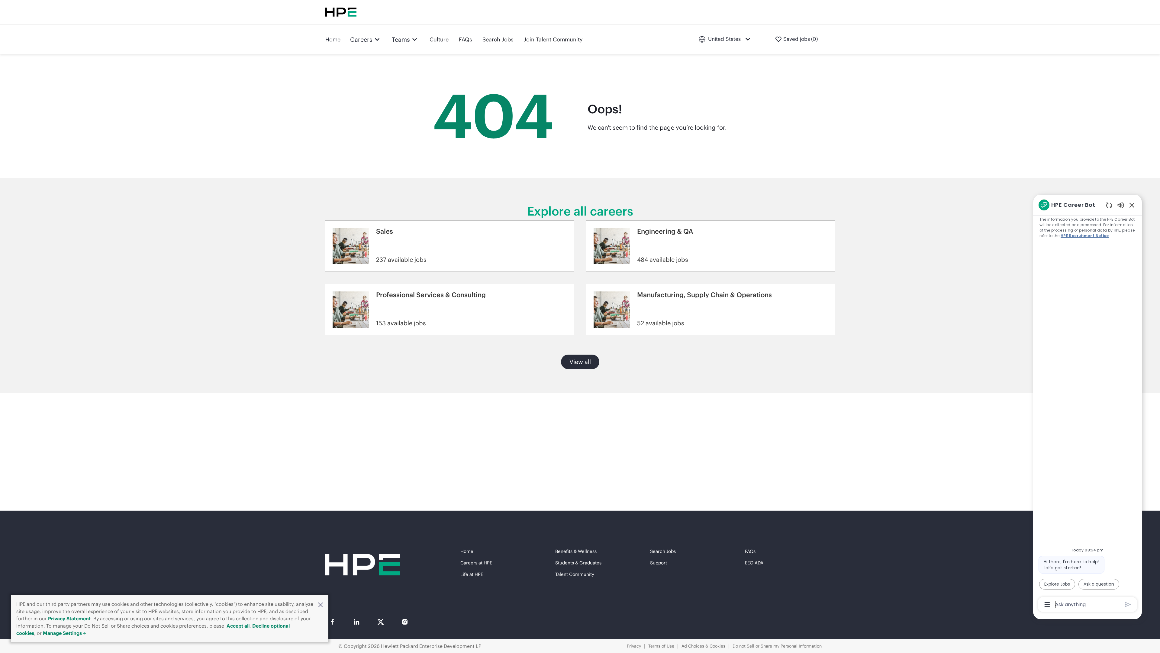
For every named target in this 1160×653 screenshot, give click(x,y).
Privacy (634, 646)
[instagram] (405, 622)
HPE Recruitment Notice (1085, 235)
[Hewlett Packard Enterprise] (340, 12)
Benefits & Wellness (576, 551)
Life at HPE (471, 574)
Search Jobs (498, 39)
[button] (320, 604)
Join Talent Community (553, 39)
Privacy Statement (69, 619)
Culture (439, 39)
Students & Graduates (578, 563)
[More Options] (1047, 604)
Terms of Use (661, 646)
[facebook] (332, 622)
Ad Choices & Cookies (703, 646)
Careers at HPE (476, 563)
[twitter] (380, 622)
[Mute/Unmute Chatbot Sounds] (1120, 204)
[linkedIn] (356, 622)
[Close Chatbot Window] (1132, 205)
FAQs (465, 39)
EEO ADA (754, 563)
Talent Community (574, 574)
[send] (1128, 604)
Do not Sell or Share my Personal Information (777, 646)
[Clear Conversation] (1109, 205)
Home (332, 39)
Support (658, 563)
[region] (1087, 404)
